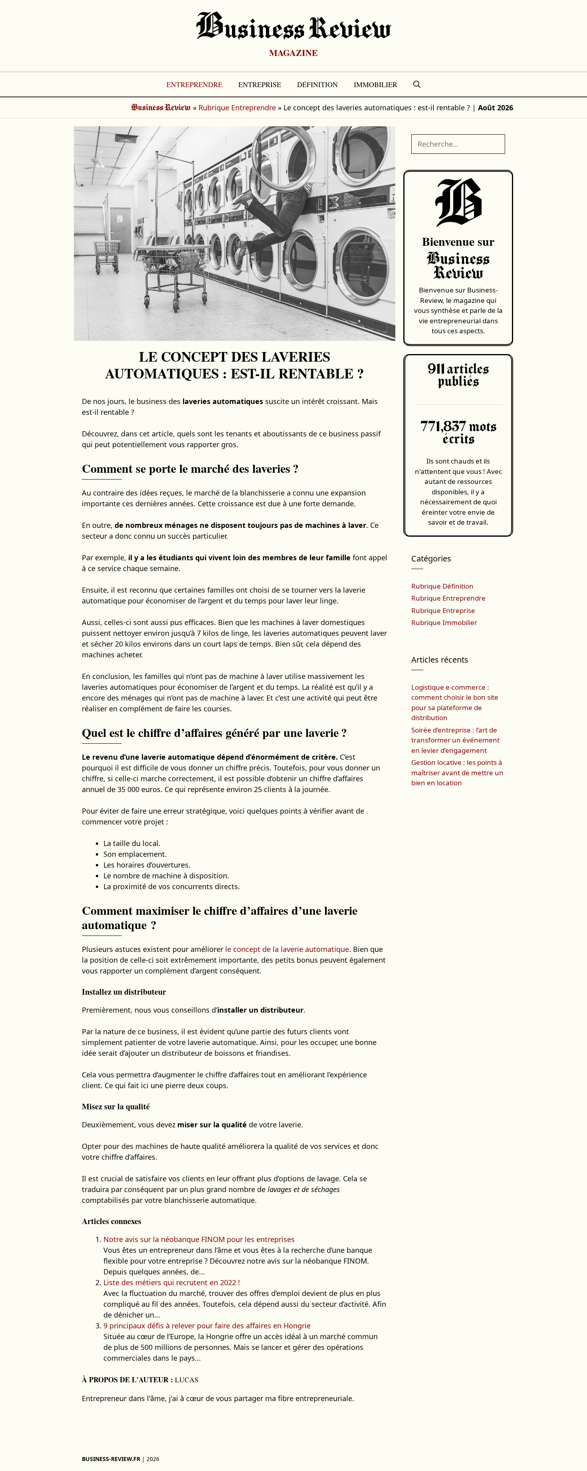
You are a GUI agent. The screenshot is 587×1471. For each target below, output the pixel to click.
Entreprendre (194, 84)
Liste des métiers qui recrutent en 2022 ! (171, 1282)
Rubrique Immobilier (444, 622)
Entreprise (259, 84)
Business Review (294, 30)
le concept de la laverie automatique (287, 949)
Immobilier (375, 84)
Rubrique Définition (442, 586)
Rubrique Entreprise (443, 610)
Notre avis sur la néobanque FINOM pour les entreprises (199, 1239)
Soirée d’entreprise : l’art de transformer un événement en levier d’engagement (455, 740)
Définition (317, 84)
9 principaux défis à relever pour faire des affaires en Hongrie (207, 1325)
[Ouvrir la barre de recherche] (416, 84)
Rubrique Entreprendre (237, 107)
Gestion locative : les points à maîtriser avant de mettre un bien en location (457, 772)
